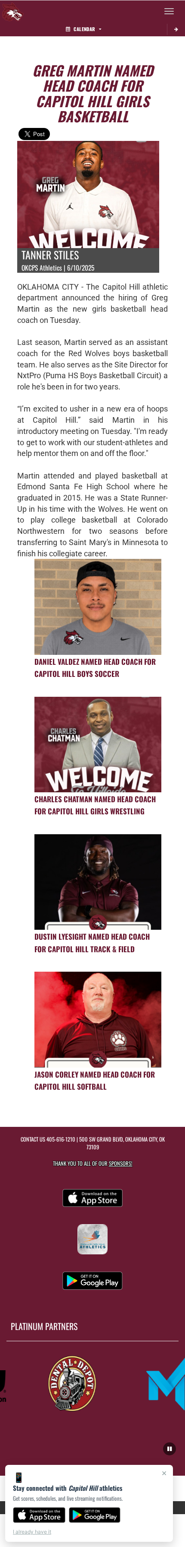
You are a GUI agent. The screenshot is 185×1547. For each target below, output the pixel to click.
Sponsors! (121, 1163)
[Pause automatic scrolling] (169, 1448)
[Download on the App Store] (39, 1515)
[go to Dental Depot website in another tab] (66, 1382)
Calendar (84, 29)
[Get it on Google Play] (95, 1515)
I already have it (32, 1531)
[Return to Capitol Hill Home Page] (13, 11)
